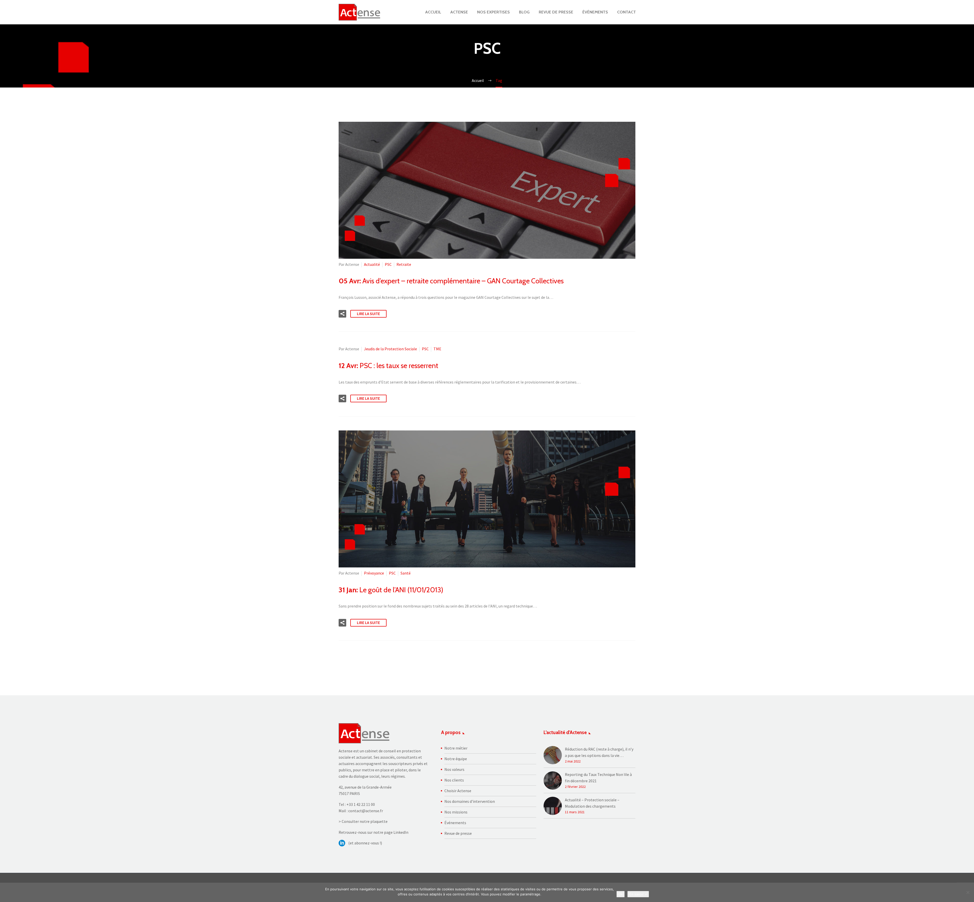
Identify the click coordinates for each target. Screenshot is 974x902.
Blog (524, 12)
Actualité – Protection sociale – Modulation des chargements (592, 803)
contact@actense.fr (365, 810)
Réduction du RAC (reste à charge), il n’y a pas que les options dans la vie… (599, 752)
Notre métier (455, 748)
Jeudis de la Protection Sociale (390, 348)
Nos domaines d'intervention (469, 801)
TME (437, 348)
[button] (342, 314)
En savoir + (638, 894)
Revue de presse (556, 12)
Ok (620, 894)
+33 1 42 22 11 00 (360, 804)
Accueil (433, 12)
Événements (595, 12)
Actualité (372, 264)
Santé (406, 573)
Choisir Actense (457, 790)
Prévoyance (374, 573)
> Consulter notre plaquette (363, 821)
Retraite (403, 264)
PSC (388, 264)
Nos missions (455, 811)
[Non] (967, 892)
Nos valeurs (454, 769)
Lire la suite (368, 313)
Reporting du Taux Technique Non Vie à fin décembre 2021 (598, 777)
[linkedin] (342, 843)
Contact (626, 12)
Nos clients (454, 780)
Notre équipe (455, 758)
